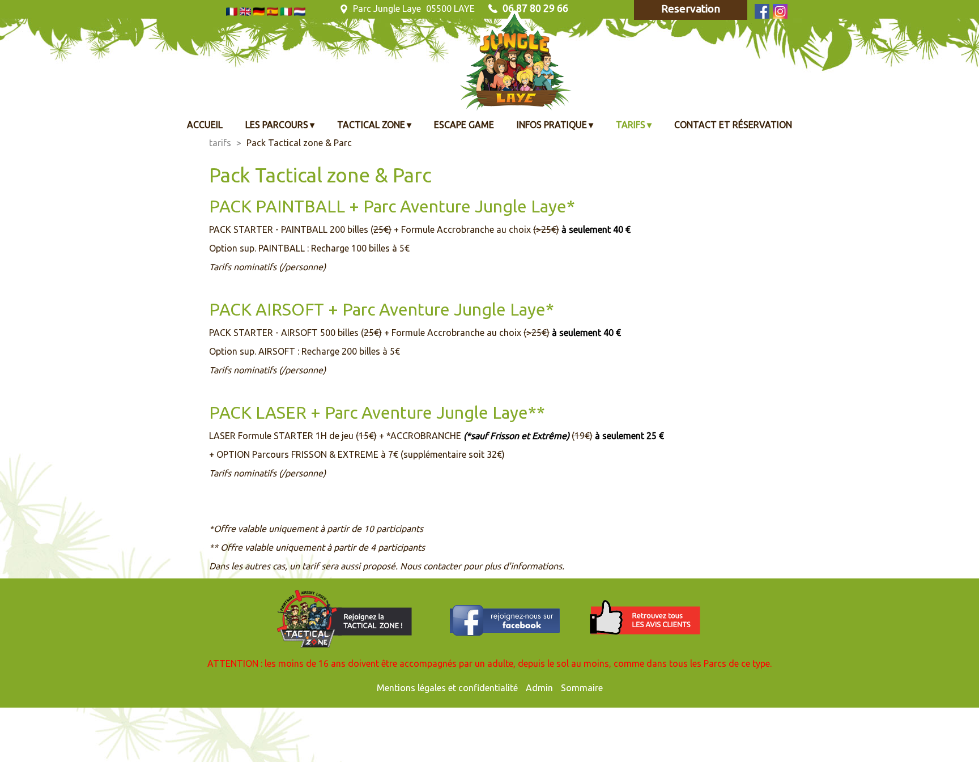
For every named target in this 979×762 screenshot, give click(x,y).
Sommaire (582, 688)
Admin (539, 688)
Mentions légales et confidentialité (447, 688)
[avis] (645, 618)
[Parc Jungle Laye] (314, 42)
